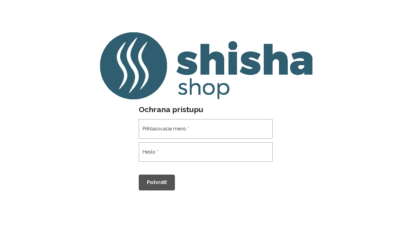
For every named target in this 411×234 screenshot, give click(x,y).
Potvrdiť (157, 182)
